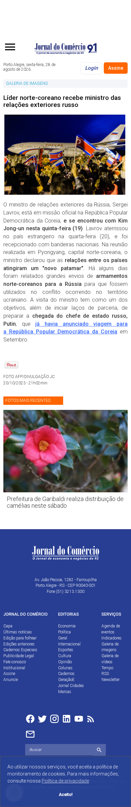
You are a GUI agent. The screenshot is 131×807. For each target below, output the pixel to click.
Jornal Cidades (71, 685)
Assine (115, 68)
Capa (7, 626)
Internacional (69, 644)
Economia (67, 626)
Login (91, 68)
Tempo (107, 668)
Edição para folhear (20, 638)
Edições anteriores (19, 644)
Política (64, 632)
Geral (62, 638)
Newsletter (110, 679)
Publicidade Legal (18, 656)
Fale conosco (14, 662)
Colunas (65, 668)
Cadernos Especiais (20, 649)
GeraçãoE (66, 679)
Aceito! (66, 794)
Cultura (64, 656)
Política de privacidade (65, 781)
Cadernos (66, 673)
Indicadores (111, 638)
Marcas (64, 691)
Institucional (14, 668)
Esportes (65, 649)
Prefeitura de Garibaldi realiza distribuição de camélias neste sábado (65, 502)
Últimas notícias (17, 632)
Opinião (65, 662)
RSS (105, 673)
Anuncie (10, 679)
